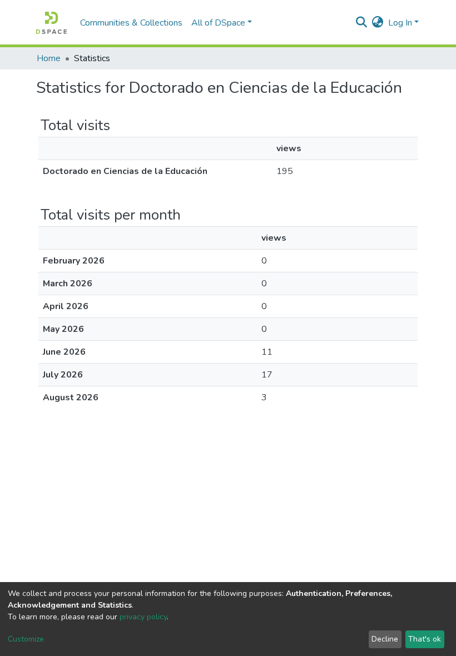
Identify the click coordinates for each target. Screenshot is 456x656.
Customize (26, 639)
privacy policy (143, 617)
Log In (400, 23)
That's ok (424, 639)
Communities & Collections (131, 23)
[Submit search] (362, 22)
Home (49, 58)
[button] (378, 22)
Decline (384, 639)
